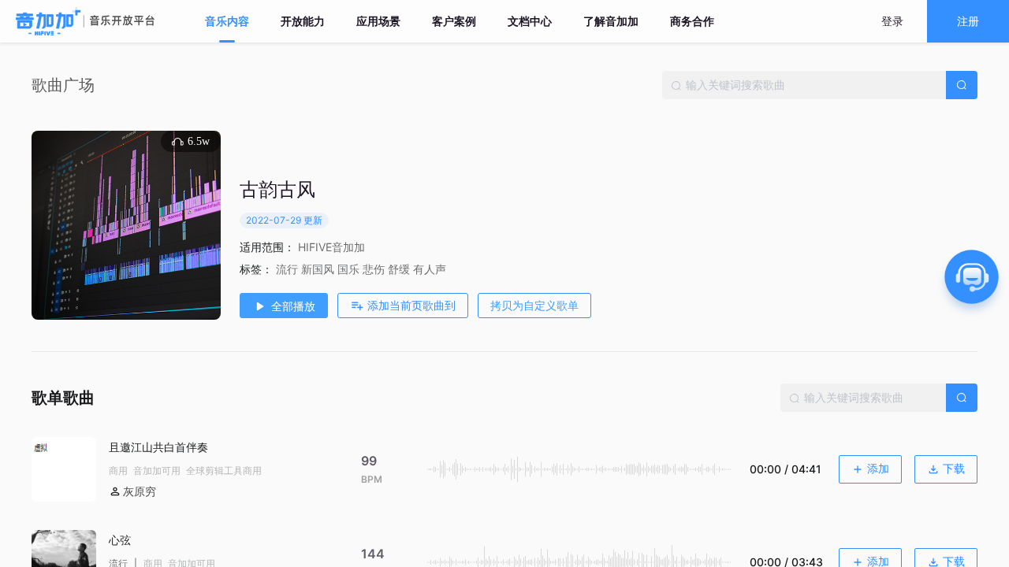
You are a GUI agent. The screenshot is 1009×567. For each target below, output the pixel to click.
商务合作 (692, 21)
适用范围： (267, 247)
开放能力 (303, 21)
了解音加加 (611, 21)
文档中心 (530, 21)
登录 (892, 21)
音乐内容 (227, 21)
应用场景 (378, 21)
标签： (256, 269)
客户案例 (454, 21)
